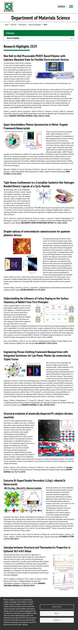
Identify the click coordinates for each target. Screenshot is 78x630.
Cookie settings (56, 607)
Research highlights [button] (13, 38)
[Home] (9, 7)
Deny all (56, 613)
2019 (45, 24)
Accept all (57, 620)
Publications (22, 24)
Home (7, 24)
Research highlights (35, 24)
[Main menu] (71, 7)
